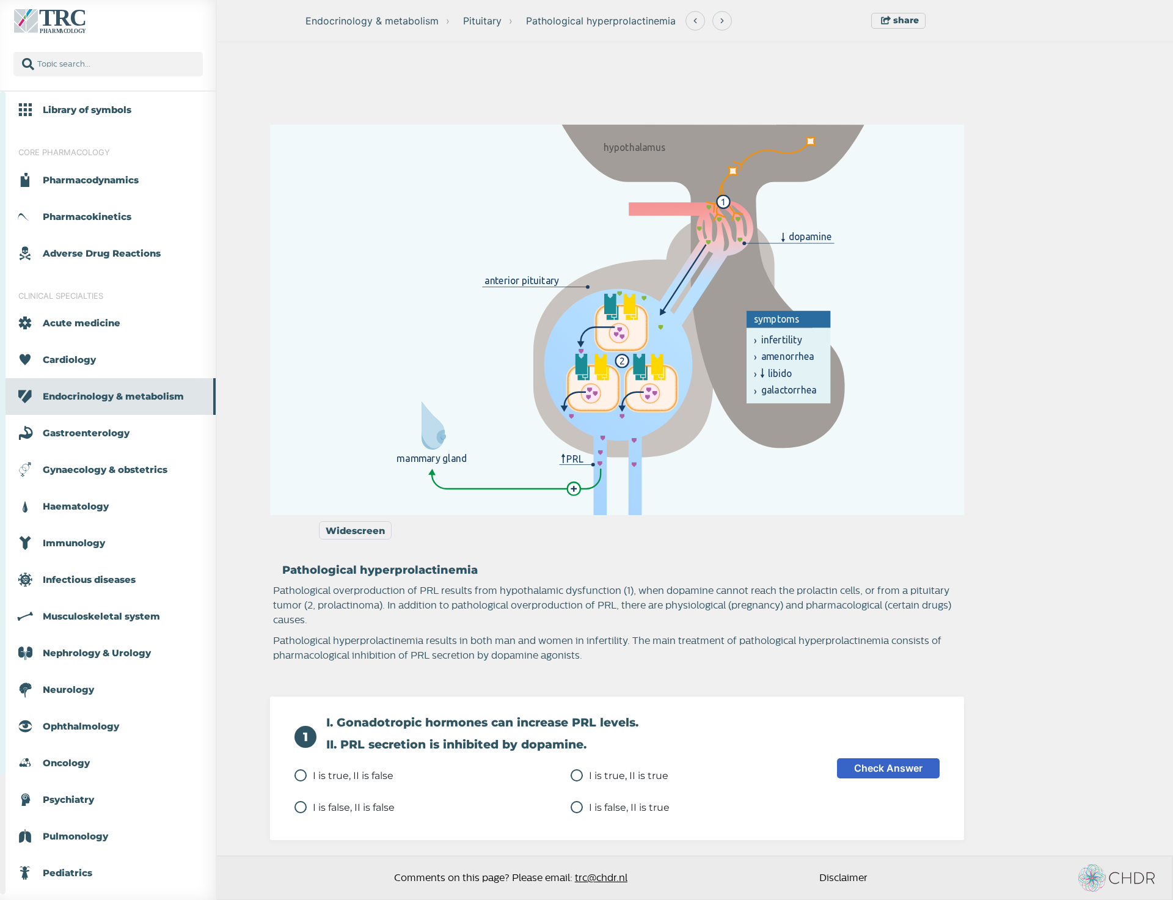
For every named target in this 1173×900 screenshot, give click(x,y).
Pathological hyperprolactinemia (601, 21)
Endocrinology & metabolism (372, 21)
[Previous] (695, 21)
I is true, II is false (353, 775)
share (905, 20)
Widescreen (355, 530)
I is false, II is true (629, 807)
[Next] (722, 21)
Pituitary (482, 21)
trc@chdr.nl (601, 878)
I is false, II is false (354, 807)
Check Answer (888, 768)
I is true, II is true (628, 775)
